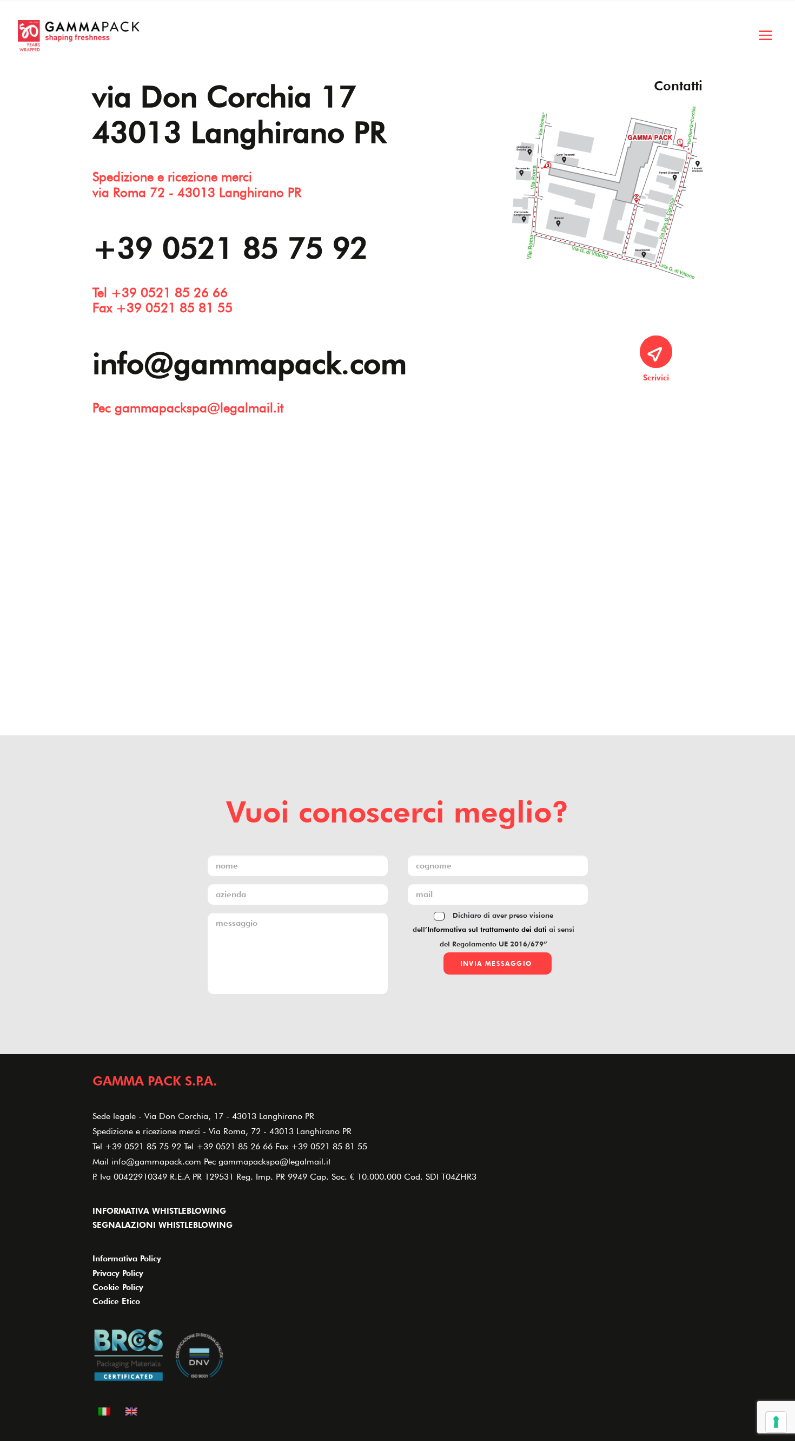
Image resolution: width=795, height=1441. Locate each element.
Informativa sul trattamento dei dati (487, 929)
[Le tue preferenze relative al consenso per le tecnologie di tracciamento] (776, 1422)
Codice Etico (116, 1301)
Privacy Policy (117, 1273)
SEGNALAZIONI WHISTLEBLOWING (162, 1225)
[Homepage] (79, 35)
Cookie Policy (117, 1287)
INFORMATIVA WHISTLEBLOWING (159, 1211)
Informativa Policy (126, 1259)
